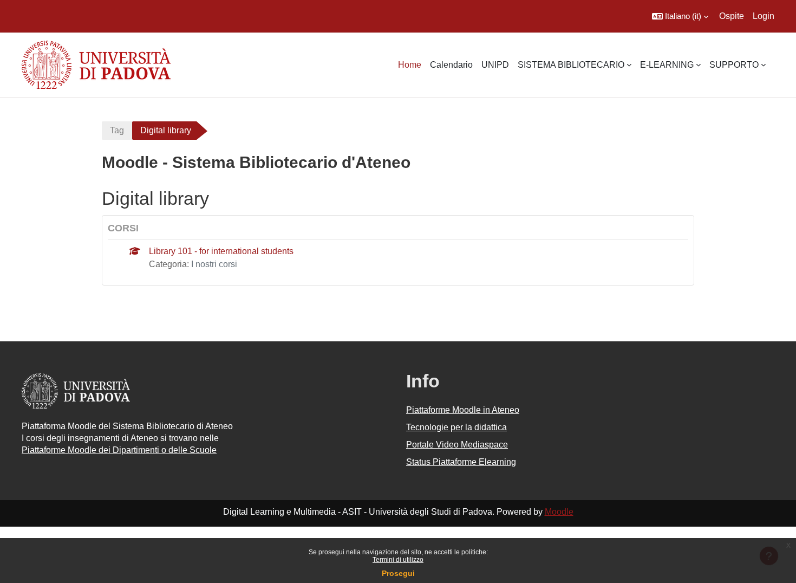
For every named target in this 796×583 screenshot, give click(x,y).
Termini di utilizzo (398, 559)
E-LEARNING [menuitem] (667, 64)
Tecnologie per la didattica (456, 427)
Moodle (559, 511)
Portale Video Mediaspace (457, 444)
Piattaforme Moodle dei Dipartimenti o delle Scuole (119, 450)
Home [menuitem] (409, 64)
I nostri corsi (214, 264)
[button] (680, 16)
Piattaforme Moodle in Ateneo (462, 409)
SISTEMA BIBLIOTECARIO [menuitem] (571, 64)
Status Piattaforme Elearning (461, 462)
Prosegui (398, 573)
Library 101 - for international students (221, 251)
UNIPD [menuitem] (495, 64)
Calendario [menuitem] (451, 64)
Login (763, 16)
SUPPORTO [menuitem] (734, 64)
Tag (117, 130)
